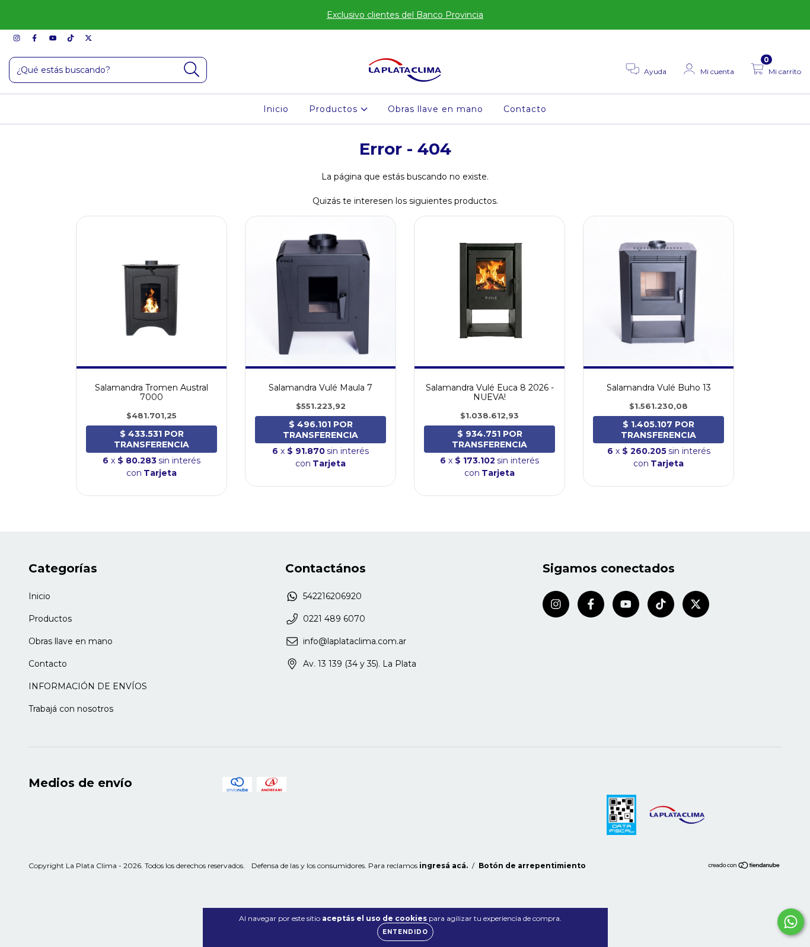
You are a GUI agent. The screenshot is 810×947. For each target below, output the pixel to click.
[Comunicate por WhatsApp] (790, 921)
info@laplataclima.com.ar (354, 641)
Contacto (525, 109)
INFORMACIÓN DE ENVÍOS (87, 686)
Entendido (405, 932)
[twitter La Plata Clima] (88, 38)
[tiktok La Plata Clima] (72, 38)
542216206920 (332, 596)
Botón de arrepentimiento (532, 865)
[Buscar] (192, 70)
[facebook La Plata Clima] (35, 38)
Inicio (276, 109)
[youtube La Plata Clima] (54, 38)
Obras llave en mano (435, 109)
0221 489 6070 (334, 618)
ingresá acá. (443, 865)
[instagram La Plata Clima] (18, 38)
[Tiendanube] (744, 866)
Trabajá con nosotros (70, 708)
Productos (335, 109)
